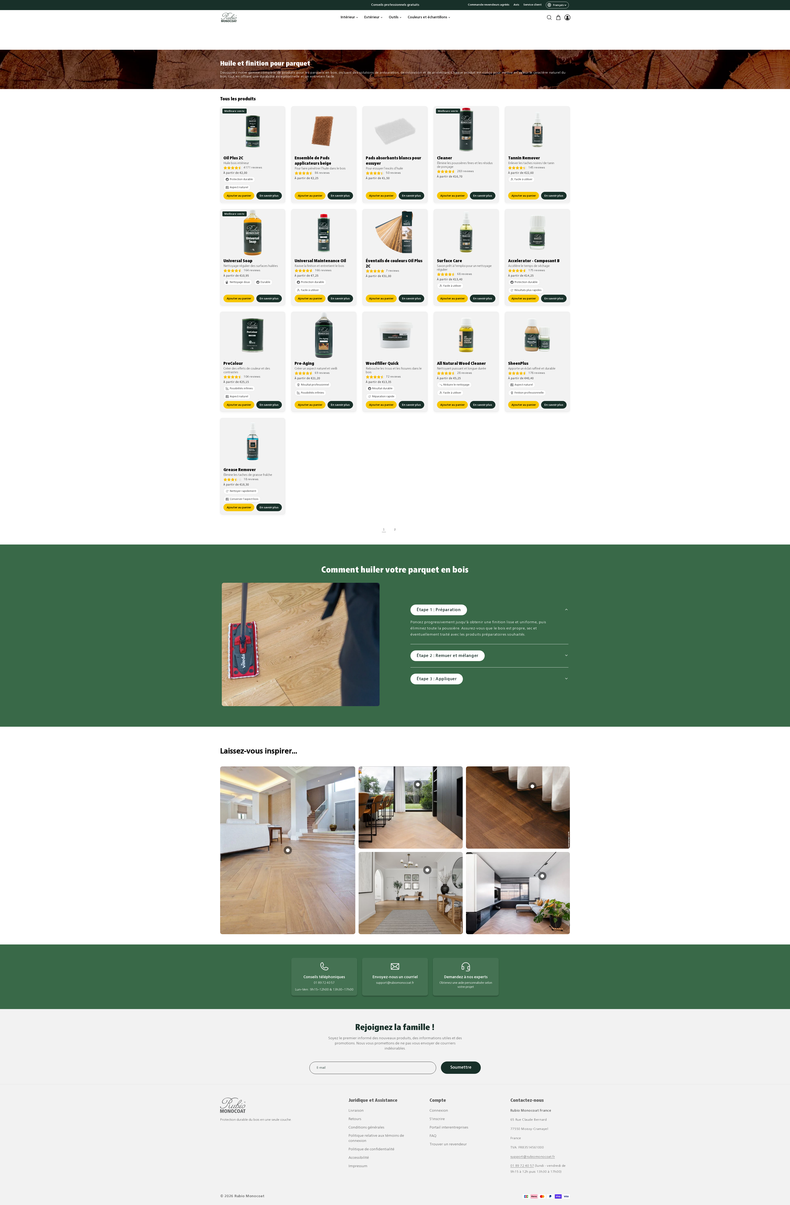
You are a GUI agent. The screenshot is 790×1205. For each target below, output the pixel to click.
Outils (393, 17)
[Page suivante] (406, 529)
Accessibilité (359, 1158)
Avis (516, 4)
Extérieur (372, 17)
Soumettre (460, 1068)
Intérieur (348, 17)
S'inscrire (437, 1119)
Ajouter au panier (239, 196)
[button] (549, 17)
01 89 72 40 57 (522, 1166)
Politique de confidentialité (371, 1149)
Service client (532, 4)
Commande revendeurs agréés (488, 4)
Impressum (358, 1166)
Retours (355, 1119)
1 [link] (384, 529)
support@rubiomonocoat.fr (532, 1157)
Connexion (439, 1111)
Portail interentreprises (449, 1128)
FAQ (433, 1136)
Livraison (356, 1111)
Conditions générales (366, 1128)
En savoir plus (269, 196)
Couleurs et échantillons (427, 17)
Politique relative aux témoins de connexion (376, 1138)
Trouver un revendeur (448, 1144)
